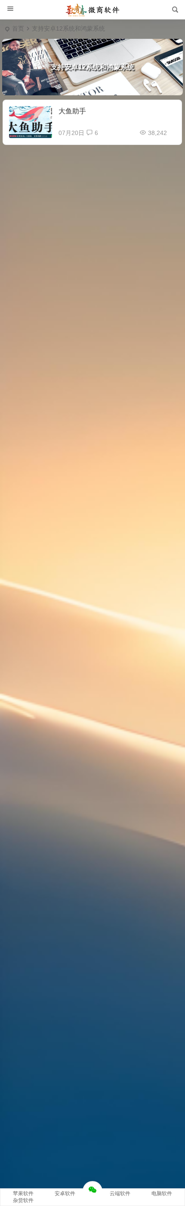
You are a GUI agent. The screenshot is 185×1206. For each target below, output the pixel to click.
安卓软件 (65, 1193)
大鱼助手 (72, 111)
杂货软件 (23, 1200)
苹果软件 (23, 1193)
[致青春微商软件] (92, 9)
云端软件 (120, 1193)
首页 (18, 28)
